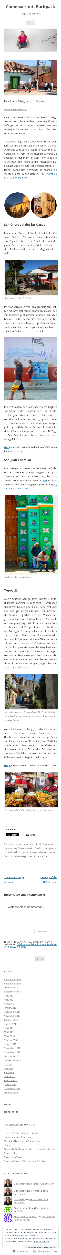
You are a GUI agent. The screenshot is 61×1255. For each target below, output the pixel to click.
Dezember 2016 (12, 1088)
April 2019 (9, 1003)
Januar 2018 (10, 1044)
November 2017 (12, 1052)
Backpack (12, 852)
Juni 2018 (8, 1027)
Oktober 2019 (11, 987)
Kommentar (44, 931)
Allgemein (48, 844)
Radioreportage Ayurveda (17, 1136)
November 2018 (12, 1015)
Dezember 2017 (12, 1048)
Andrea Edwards (22, 1207)
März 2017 (9, 1076)
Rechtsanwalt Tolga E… (25, 1216)
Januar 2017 (10, 1084)
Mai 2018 (8, 1031)
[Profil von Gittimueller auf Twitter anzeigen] (9, 1112)
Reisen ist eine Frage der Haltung (21, 1132)
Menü (30, 22)
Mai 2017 (8, 1068)
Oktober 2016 (11, 1092)
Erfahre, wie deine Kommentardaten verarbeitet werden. (30, 945)
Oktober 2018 (11, 1019)
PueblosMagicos (20, 856)
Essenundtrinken (39, 852)
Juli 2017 (8, 1064)
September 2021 (12, 983)
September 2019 (12, 991)
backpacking (10, 848)
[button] (17, 205)
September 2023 (12, 979)
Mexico (30, 848)
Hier (6, 447)
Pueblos (39, 848)
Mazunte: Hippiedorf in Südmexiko (22, 1140)
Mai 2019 (8, 999)
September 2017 (12, 1060)
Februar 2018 (10, 1040)
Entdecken (23, 852)
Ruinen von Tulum (13, 1157)
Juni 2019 (8, 995)
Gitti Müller (19, 1183)
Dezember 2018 (12, 1011)
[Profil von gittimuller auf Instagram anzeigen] (13, 1112)
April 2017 (9, 1072)
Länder (7, 1145)
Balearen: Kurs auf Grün (41, 1183)
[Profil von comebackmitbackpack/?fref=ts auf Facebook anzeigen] (5, 1112)
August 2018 (10, 1023)
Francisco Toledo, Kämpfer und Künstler (24, 1161)
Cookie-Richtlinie (41, 1241)
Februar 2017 (10, 1080)
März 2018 (9, 1036)
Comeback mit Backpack (30, 6)
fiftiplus (22, 848)
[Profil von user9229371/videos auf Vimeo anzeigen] (17, 1112)
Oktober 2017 (11, 1056)
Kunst (52, 852)
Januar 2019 (10, 1007)
